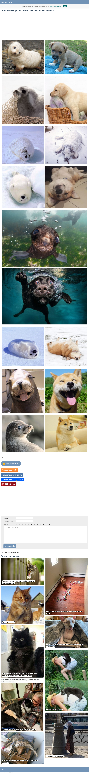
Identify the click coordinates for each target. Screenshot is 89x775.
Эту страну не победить (55, 756)
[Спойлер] (43, 524)
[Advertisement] (17, 26)
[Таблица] (37, 524)
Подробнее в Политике (55, 6)
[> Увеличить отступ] (28, 524)
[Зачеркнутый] (16, 524)
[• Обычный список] (19, 524)
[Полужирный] (10, 524)
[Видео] (34, 524)
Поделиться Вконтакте (12, 475)
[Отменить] (4, 524)
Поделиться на (12, 479)
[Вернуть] (7, 524)
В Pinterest (10, 484)
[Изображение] (31, 524)
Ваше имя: (6, 518)
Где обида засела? (8, 622)
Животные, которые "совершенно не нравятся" (18, 729)
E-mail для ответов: (8, 521)
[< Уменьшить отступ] (25, 524)
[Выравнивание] (46, 524)
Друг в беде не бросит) (54, 709)
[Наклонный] (13, 524)
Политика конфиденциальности (11, 769)
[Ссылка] (40, 524)
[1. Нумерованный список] (22, 524)
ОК (65, 6)
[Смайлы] (49, 524)
